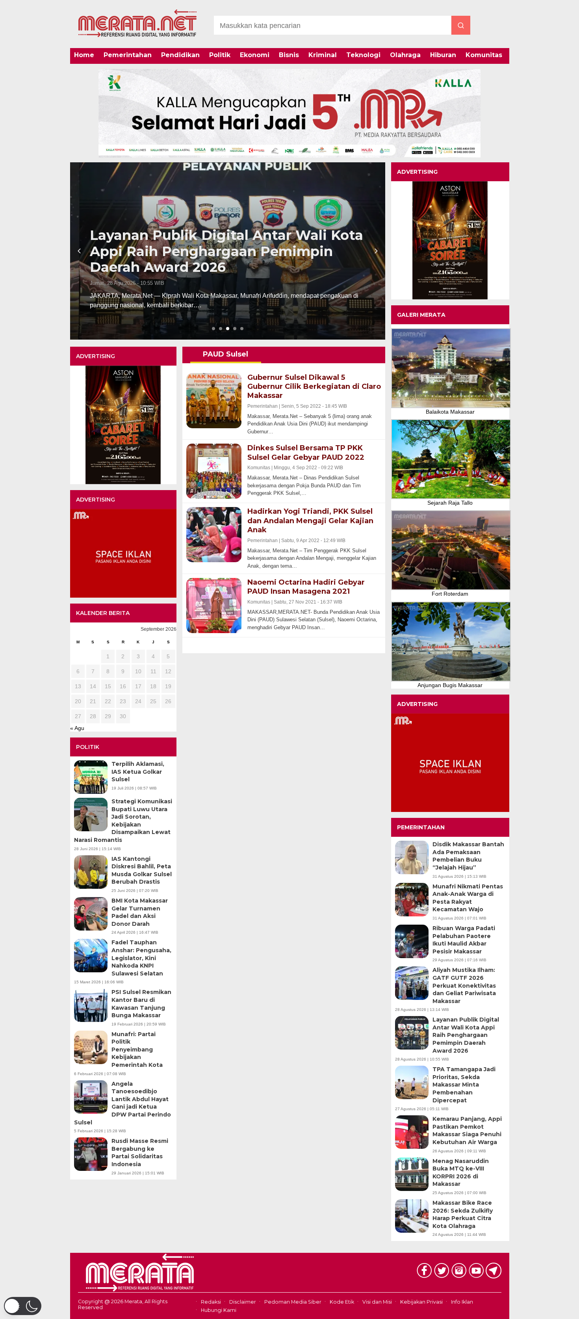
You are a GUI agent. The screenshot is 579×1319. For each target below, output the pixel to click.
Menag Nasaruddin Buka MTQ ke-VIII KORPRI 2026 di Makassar (460, 1172)
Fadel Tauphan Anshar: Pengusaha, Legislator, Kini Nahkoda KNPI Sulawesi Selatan (141, 958)
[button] (22, 1306)
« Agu (77, 728)
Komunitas (484, 55)
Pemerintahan (128, 55)
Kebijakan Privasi (421, 1302)
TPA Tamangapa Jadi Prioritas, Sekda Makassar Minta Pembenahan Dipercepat (463, 1085)
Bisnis (289, 55)
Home (84, 55)
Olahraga (405, 55)
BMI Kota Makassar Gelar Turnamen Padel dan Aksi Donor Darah (139, 912)
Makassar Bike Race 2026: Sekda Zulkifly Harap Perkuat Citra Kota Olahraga (462, 1214)
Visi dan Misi (377, 1302)
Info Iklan (462, 1302)
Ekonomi (254, 55)
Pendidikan (180, 55)
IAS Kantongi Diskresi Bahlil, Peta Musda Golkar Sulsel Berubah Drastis (141, 870)
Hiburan (443, 55)
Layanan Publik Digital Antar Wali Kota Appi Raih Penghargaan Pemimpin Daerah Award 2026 (465, 1035)
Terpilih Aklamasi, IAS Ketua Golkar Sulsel (137, 771)
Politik (219, 55)
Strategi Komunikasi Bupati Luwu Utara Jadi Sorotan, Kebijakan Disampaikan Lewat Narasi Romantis (123, 820)
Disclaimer (242, 1302)
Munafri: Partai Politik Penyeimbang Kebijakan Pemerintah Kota (137, 1049)
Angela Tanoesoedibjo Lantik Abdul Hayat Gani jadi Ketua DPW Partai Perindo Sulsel (122, 1103)
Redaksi (211, 1302)
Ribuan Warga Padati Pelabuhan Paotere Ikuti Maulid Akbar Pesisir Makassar (463, 940)
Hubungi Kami (218, 1310)
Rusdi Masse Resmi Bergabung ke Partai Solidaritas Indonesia (139, 1152)
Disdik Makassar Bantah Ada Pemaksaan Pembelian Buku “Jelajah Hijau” (468, 856)
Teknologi (363, 55)
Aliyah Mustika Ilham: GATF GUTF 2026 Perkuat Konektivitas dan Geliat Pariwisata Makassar (464, 985)
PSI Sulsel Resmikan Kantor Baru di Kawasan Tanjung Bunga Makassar (141, 1003)
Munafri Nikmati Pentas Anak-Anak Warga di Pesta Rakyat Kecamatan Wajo (467, 898)
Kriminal (322, 55)
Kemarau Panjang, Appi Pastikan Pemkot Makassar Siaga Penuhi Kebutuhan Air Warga (467, 1130)
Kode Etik (342, 1302)
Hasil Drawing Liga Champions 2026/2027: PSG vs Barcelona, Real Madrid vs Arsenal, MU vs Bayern (208, 251)
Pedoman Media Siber (292, 1302)
